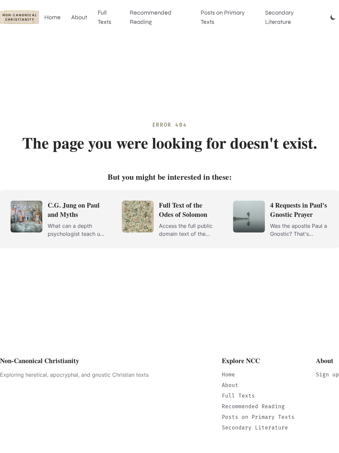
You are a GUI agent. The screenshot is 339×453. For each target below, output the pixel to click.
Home (52, 17)
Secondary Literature (279, 17)
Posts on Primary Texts (223, 17)
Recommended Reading (150, 17)
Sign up (327, 374)
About (79, 17)
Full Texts (104, 17)
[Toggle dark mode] (333, 17)
